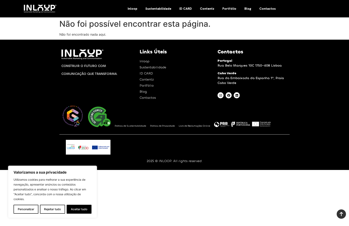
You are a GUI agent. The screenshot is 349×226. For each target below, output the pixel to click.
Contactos (267, 8)
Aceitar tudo (79, 209)
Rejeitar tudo (52, 209)
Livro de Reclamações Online (194, 125)
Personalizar (26, 209)
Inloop (132, 8)
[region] (52, 192)
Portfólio (229, 8)
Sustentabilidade (158, 8)
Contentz (207, 8)
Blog (247, 8)
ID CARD (185, 8)
